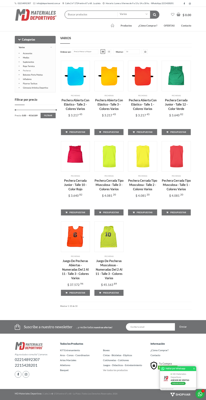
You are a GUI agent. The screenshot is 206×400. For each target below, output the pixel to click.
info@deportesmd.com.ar (48, 3)
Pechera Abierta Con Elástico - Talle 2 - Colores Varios (75, 104)
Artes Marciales (68, 360)
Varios (22, 47)
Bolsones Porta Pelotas (33, 75)
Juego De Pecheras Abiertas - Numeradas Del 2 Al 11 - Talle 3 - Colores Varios (75, 269)
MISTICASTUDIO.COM (167, 389)
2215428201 (26, 365)
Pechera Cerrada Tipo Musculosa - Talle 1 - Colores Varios (176, 185)
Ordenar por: (65, 52)
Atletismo (65, 365)
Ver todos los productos (115, 370)
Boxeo (106, 350)
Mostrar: (119, 52)
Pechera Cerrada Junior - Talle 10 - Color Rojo (75, 185)
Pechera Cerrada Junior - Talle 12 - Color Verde (176, 104)
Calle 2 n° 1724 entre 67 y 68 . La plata (82, 3)
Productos (126, 25)
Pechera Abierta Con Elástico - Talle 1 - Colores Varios (143, 104)
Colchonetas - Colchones (116, 360)
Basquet (64, 370)
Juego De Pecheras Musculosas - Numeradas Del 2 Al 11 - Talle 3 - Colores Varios (108, 269)
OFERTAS (169, 25)
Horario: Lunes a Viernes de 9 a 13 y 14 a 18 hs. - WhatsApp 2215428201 (140, 3)
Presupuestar (77, 132)
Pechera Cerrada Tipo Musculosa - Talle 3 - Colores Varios (109, 185)
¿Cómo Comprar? (147, 25)
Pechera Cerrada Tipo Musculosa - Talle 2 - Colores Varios (142, 185)
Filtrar (48, 115)
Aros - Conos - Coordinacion (75, 355)
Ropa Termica (29, 66)
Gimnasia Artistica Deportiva (35, 88)
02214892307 (24, 3)
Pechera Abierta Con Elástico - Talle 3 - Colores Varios (109, 104)
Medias (26, 57)
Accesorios (27, 53)
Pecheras (27, 70)
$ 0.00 (187, 15)
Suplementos (28, 62)
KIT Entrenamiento (70, 350)
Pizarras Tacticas (30, 83)
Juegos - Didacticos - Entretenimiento (122, 365)
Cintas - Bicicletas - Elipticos (117, 355)
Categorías (28, 39)
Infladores (27, 79)
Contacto (186, 25)
